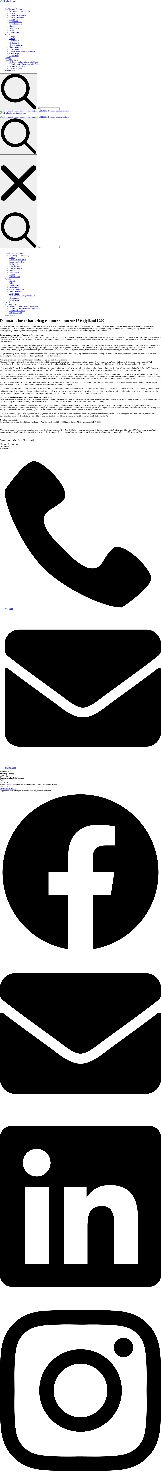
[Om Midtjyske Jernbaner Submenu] (24, 9)
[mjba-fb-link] (80, 952)
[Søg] (18, 230)
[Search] (18, 91)
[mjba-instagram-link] (80, 1482)
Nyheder (8, 58)
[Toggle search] (18, 136)
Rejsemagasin (5, 789)
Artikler (13, 789)
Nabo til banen (10, 60)
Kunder (7, 34)
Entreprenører (10, 70)
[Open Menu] (1, 5)
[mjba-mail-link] (80, 1113)
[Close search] (18, 183)
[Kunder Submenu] (11, 279)
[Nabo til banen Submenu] (17, 60)
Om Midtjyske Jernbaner (14, 9)
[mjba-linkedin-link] (80, 1298)
